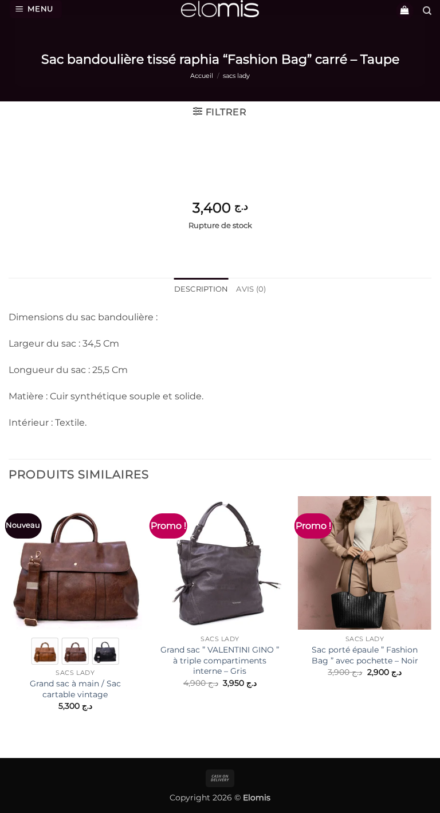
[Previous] (9, 619)
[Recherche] (427, 11)
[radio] (45, 651)
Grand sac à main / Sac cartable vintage (75, 689)
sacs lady (236, 76)
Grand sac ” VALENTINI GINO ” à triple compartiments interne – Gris (219, 660)
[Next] (430, 619)
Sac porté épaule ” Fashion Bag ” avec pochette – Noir (365, 655)
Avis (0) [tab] (251, 289)
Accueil (201, 76)
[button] (36, 9)
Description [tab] (201, 289)
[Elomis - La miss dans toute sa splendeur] (220, 8)
